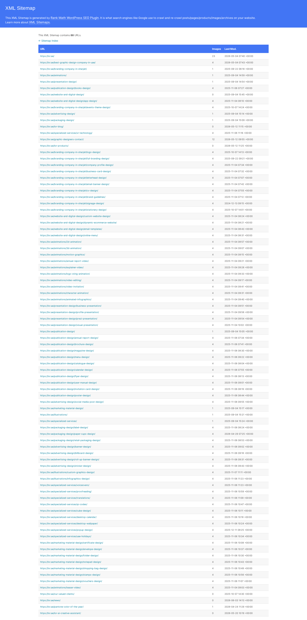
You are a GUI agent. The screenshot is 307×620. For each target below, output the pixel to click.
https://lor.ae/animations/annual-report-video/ (64, 261)
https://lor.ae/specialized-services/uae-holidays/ (65, 536)
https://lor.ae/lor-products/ (54, 145)
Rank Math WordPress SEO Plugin (75, 18)
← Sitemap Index (48, 40)
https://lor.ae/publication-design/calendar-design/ (66, 370)
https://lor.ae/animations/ (53, 75)
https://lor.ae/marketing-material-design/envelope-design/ (71, 549)
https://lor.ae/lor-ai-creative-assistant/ (60, 613)
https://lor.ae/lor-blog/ (51, 126)
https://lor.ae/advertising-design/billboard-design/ (66, 453)
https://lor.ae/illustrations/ (53, 414)
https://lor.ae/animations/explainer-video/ (62, 267)
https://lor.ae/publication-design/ (57, 331)
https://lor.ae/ (47, 56)
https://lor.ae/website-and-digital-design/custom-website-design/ (75, 216)
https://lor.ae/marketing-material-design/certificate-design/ (71, 542)
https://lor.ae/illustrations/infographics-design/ (65, 478)
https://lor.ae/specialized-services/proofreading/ (65, 491)
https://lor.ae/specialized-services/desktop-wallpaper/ (69, 523)
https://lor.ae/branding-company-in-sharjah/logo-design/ (70, 152)
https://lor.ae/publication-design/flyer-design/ (64, 376)
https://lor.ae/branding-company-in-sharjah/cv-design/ (69, 190)
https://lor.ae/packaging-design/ (57, 120)
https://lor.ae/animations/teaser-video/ (60, 587)
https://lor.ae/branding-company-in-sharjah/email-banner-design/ (74, 184)
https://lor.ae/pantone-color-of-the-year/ (62, 606)
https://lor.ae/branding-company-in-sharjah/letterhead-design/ (73, 177)
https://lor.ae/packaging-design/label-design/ (64, 427)
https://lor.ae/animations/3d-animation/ (60, 248)
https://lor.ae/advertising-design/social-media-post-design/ (72, 402)
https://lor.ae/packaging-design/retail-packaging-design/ (70, 440)
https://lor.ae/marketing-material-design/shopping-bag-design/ (73, 568)
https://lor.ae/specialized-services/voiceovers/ (64, 485)
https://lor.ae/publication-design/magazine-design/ (67, 350)
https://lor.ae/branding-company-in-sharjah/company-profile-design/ (76, 165)
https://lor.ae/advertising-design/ (57, 113)
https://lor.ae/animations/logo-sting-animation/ (65, 273)
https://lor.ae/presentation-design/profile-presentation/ (69, 312)
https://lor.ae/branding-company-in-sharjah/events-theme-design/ (75, 107)
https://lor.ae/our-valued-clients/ (57, 594)
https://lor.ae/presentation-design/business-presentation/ (70, 305)
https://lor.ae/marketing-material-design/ (61, 408)
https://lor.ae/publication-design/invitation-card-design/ (69, 389)
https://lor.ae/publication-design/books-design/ (65, 88)
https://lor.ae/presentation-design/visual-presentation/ (69, 325)
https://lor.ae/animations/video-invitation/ (62, 286)
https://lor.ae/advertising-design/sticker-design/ (65, 466)
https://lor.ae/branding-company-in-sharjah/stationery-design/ (73, 209)
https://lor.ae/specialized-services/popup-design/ (66, 530)
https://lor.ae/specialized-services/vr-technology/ (66, 133)
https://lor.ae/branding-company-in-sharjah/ (63, 69)
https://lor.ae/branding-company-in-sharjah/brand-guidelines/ (72, 197)
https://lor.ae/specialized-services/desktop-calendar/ (68, 517)
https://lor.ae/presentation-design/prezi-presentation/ (68, 318)
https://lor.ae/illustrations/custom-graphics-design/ (67, 472)
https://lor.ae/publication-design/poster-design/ (65, 395)
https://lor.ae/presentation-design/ (58, 81)
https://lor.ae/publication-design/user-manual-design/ (68, 382)
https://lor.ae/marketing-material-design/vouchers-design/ (71, 581)
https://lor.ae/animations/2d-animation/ (60, 241)
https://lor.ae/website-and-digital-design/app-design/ (68, 101)
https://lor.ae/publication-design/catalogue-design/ (67, 363)
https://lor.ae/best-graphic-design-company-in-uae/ (67, 62)
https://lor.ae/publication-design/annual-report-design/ (69, 338)
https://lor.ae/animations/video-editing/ (60, 280)
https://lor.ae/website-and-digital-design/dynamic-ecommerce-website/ (78, 222)
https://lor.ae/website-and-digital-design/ (62, 94)
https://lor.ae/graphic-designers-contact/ (62, 139)
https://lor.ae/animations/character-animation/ (64, 293)
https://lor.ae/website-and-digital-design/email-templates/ (71, 229)
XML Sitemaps (39, 22)
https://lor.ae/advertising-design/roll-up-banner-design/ (69, 459)
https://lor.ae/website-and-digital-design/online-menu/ (69, 235)
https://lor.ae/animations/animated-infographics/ (65, 299)
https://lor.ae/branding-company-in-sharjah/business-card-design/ (75, 171)
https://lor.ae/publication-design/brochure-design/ (66, 344)
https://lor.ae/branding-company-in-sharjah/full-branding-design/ (74, 158)
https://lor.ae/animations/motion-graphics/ (62, 254)
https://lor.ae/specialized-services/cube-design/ (65, 510)
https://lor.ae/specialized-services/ (58, 421)
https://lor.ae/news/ (50, 600)
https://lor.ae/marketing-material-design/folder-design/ (69, 555)
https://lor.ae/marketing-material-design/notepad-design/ (70, 562)
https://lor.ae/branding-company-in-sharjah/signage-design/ (72, 203)
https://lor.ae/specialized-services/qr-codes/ (63, 504)
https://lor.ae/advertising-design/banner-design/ (65, 446)
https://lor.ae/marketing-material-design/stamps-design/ (70, 574)
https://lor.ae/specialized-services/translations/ (65, 498)
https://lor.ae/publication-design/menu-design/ (64, 357)
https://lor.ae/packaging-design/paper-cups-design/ (67, 434)
